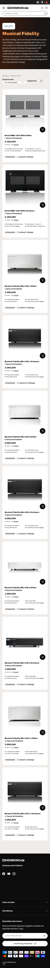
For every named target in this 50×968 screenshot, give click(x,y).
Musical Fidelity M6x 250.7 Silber (21, 286)
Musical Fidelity (16, 76)
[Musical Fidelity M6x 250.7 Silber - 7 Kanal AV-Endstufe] (25, 262)
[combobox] (25, 13)
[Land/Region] (46, 2)
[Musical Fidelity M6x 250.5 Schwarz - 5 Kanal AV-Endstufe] (25, 488)
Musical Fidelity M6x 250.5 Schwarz (22, 512)
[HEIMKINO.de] (17, 8)
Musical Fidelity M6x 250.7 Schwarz (22, 361)
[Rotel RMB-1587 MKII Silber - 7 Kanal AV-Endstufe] (25, 112)
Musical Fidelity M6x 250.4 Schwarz (22, 663)
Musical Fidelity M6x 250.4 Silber (21, 588)
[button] (46, 8)
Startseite (5, 76)
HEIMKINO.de (11, 962)
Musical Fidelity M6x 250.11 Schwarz (22, 814)
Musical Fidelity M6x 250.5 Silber (21, 437)
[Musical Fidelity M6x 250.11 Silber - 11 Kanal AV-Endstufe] (25, 714)
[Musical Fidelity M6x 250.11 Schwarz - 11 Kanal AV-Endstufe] (25, 790)
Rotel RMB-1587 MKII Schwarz (19, 211)
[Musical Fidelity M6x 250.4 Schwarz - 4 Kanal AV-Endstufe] (25, 639)
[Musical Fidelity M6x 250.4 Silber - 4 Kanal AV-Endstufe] (25, 564)
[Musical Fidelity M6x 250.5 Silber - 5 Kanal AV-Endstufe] (25, 413)
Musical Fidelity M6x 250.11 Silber (21, 738)
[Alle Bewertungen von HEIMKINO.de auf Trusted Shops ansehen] (25, 885)
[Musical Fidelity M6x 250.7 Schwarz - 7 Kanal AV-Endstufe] (25, 338)
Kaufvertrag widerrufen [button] (23, 944)
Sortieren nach (8, 79)
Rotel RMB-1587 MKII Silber (18, 135)
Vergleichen (32, 81)
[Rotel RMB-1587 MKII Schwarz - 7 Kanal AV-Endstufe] (25, 187)
